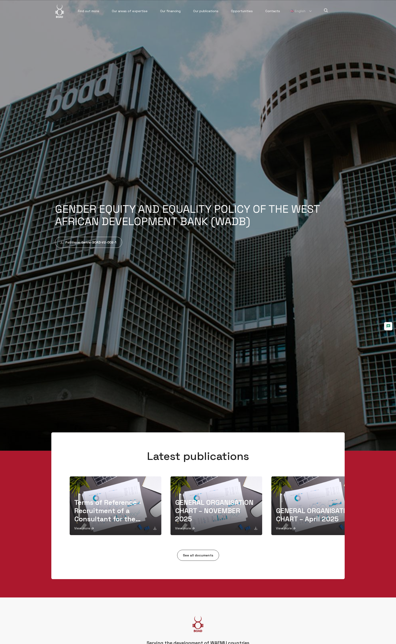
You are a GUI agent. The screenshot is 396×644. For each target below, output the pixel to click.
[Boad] (59, 11)
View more (82, 528)
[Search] (326, 10)
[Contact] (388, 326)
